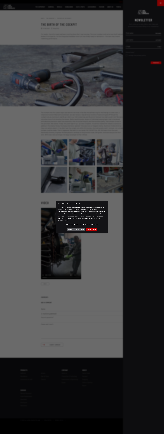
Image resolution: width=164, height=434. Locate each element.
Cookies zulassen (91, 229)
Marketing (95, 224)
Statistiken (87, 224)
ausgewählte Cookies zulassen (76, 229)
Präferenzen (79, 224)
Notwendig (70, 224)
